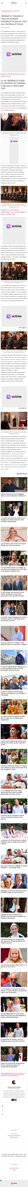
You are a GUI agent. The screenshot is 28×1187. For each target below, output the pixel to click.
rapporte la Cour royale (19, 361)
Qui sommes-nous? (14, 1168)
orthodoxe (3, 1075)
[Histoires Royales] (14, 3)
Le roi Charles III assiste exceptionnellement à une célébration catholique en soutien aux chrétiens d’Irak (13, 212)
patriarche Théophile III (12, 1075)
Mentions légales (14, 1137)
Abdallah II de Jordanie (16, 1073)
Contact (14, 1170)
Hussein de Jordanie (19, 1074)
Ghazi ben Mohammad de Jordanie (13, 1074)
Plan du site (14, 1133)
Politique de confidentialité (14, 1135)
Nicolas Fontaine (6, 27)
